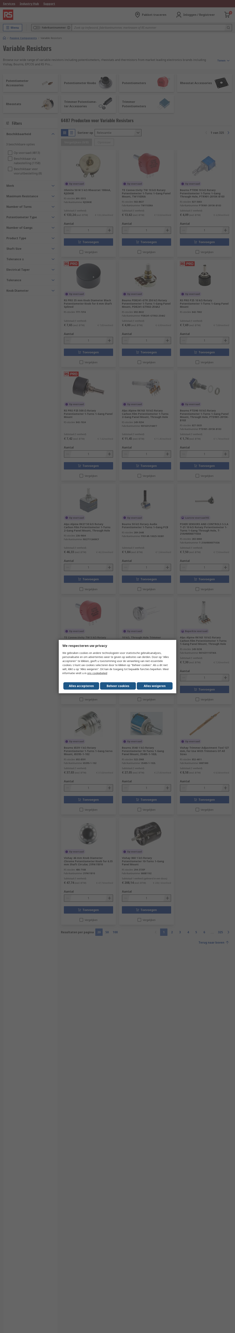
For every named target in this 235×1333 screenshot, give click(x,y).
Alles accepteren (81, 686)
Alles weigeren (155, 686)
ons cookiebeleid (97, 673)
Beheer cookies (118, 686)
